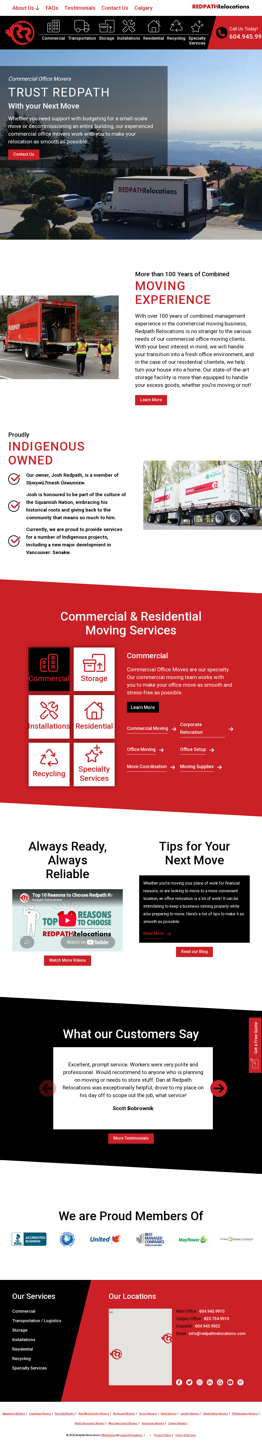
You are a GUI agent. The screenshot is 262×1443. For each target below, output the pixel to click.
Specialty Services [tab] (94, 774)
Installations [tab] (49, 726)
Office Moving (141, 749)
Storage (106, 38)
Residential (153, 38)
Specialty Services (29, 1368)
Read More (153, 933)
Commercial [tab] (49, 678)
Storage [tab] (94, 678)
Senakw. (61, 552)
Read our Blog (194, 951)
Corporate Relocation (191, 728)
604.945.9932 (207, 1326)
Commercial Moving (147, 728)
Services (197, 43)
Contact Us (23, 154)
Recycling (176, 38)
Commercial (53, 38)
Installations (128, 38)
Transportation (82, 38)
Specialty (197, 38)
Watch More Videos (67, 960)
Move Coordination (147, 766)
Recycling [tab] (49, 773)
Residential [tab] (94, 726)
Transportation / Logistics (36, 1320)
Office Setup (193, 749)
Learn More (151, 399)
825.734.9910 (216, 1318)
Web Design (109, 1435)
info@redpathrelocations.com (217, 1333)
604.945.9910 (211, 1311)
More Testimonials (131, 1138)
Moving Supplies (197, 766)
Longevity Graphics (131, 1435)
